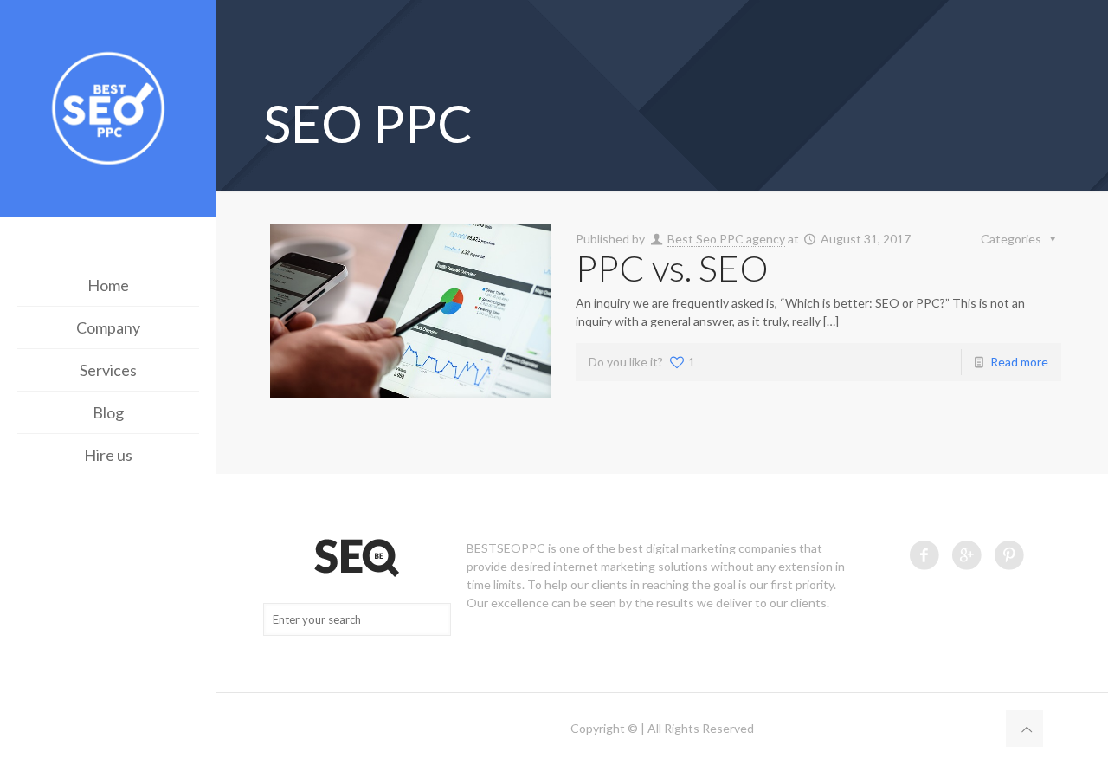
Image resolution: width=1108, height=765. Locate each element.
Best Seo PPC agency (726, 238)
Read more (1019, 361)
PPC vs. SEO (672, 267)
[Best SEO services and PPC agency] (108, 110)
